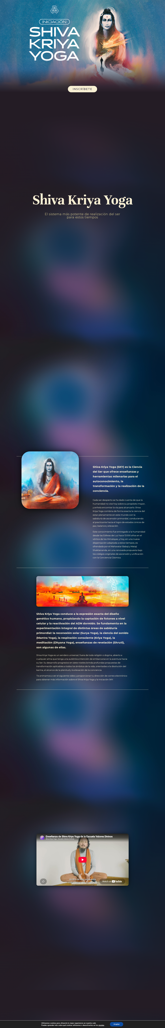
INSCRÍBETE (82, 89)
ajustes (101, 1025)
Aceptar (117, 1024)
